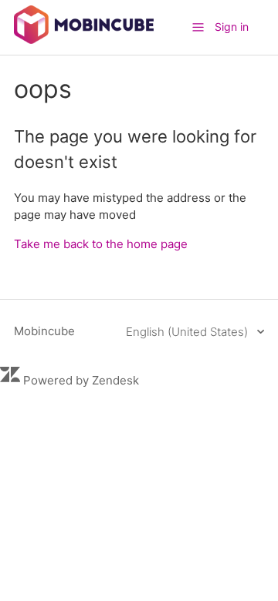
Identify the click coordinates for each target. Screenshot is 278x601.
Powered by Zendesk (81, 380)
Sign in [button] (232, 26)
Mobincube (44, 331)
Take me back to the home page (101, 244)
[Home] (84, 39)
